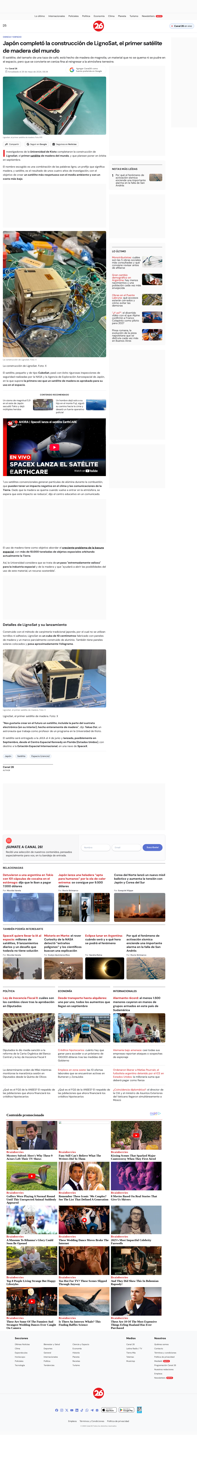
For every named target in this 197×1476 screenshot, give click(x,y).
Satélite (21, 756)
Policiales (19, 1361)
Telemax (130, 1357)
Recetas (76, 1361)
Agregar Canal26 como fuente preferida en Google (89, 69)
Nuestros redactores (163, 1369)
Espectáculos (21, 1352)
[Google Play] (126, 1410)
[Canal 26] (98, 1393)
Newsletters (163, 1377)
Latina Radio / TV (134, 1348)
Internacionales (125, 991)
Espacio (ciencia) (40, 756)
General (47, 1352)
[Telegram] (92, 1410)
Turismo (76, 1365)
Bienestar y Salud (52, 1344)
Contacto (158, 1348)
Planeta (76, 1357)
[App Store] (109, 1410)
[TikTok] (81, 1410)
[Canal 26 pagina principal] (98, 30)
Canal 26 (13, 68)
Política (9, 991)
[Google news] (97, 1410)
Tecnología (20, 1365)
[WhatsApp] (87, 1410)
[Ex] (66, 1410)
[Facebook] (56, 1410)
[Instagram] (61, 1410)
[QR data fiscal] (139, 1412)
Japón (8, 756)
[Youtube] (71, 1410)
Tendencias (49, 1365)
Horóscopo (20, 1357)
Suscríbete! (153, 847)
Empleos (158, 1373)
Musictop (130, 1361)
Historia (76, 1352)
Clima (17, 1348)
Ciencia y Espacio (12, 37)
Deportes (48, 1348)
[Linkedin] (76, 1410)
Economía (65, 991)
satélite (35, 155)
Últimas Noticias (22, 1344)
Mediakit (161, 1361)
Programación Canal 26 (165, 1365)
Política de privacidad (164, 1357)
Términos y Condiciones (92, 1421)
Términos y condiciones (165, 1352)
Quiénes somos (161, 1344)
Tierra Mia (131, 1352)
